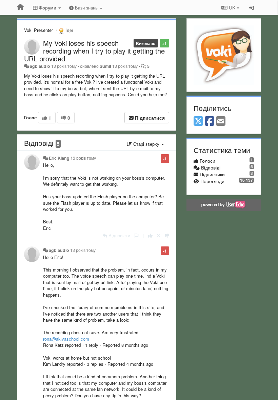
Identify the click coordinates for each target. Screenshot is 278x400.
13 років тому (83, 158)
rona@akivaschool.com (66, 339)
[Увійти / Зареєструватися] (251, 7)
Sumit (105, 66)
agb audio (40, 66)
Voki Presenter (38, 30)
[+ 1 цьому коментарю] (150, 235)
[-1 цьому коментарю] (167, 235)
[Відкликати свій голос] (158, 235)
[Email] (220, 121)
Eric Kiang (59, 158)
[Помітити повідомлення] (136, 235)
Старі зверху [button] (146, 144)
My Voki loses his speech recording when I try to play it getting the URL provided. (94, 50)
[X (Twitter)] (198, 121)
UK (232, 7)
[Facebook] (209, 121)
